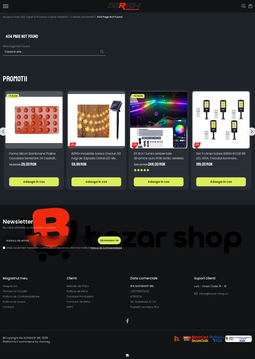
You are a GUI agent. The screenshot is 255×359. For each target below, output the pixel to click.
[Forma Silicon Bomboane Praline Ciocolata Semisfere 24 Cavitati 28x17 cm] (34, 119)
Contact (8, 307)
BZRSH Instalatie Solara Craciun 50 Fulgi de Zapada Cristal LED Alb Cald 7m (96, 156)
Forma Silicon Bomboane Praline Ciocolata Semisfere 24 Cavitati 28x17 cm (32, 156)
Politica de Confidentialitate (106, 247)
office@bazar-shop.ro (213, 294)
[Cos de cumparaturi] (250, 6)
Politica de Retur (77, 291)
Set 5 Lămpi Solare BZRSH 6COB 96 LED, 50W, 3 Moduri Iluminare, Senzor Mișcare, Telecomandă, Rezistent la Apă (220, 156)
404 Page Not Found (109, 17)
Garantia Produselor (80, 296)
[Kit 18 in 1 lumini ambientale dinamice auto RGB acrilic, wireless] (158, 119)
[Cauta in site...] (244, 6)
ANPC (70, 307)
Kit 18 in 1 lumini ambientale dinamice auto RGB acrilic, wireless (159, 155)
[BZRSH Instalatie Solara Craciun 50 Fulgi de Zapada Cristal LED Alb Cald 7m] (96, 119)
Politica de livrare (14, 302)
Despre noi (10, 286)
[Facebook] (127, 321)
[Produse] (5, 7)
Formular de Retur (78, 302)
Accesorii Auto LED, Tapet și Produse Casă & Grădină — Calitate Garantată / (49, 17)
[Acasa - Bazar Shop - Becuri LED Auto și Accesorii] (124, 6)
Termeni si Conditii (15, 291)
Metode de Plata (78, 286)
